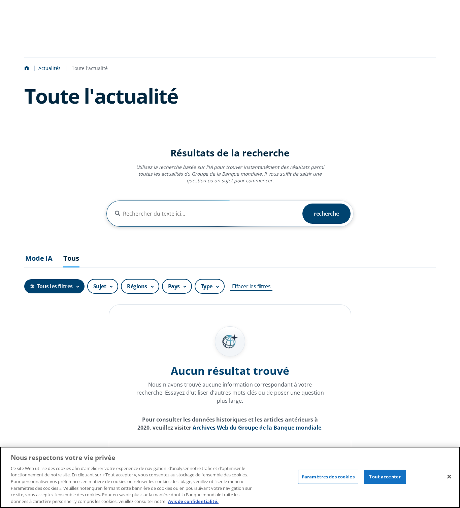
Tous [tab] (71, 258)
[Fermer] (449, 476)
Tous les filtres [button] (55, 286)
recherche (326, 213)
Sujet (99, 286)
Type (206, 286)
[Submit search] (117, 214)
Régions (137, 286)
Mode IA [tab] (39, 258)
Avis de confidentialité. (193, 501)
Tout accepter (385, 477)
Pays (174, 286)
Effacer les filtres (251, 286)
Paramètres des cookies (328, 477)
